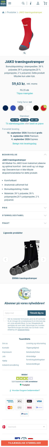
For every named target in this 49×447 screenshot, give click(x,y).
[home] (3, 12)
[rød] (43, 108)
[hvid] (28, 108)
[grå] (20, 108)
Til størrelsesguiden (15, 123)
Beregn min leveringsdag (24, 143)
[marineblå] (5, 108)
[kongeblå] (13, 108)
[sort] (36, 108)
